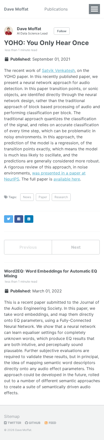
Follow (61, 31)
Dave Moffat (16, 9)
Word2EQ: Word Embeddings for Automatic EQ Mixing (50, 273)
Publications (56, 9)
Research (61, 197)
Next (76, 247)
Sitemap (12, 416)
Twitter (14, 423)
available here (67, 179)
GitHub (34, 423)
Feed (52, 423)
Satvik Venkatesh (58, 70)
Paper (43, 197)
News (27, 197)
